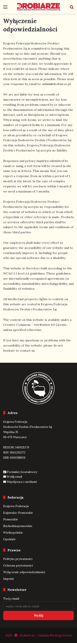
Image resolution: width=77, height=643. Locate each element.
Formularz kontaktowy (22, 472)
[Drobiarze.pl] (38, 7)
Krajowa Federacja (16, 506)
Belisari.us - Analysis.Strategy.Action (46, 635)
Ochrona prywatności (18, 565)
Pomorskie (10, 519)
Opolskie (9, 539)
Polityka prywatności (17, 559)
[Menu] (5, 8)
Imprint (8, 579)
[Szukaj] (72, 8)
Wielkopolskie (13, 532)
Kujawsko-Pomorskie (18, 513)
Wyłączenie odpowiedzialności (24, 572)
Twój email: (11, 598)
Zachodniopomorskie (17, 526)
